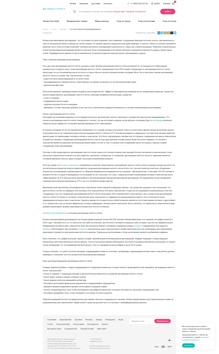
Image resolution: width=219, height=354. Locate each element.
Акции (120, 320)
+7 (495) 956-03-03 (139, 3)
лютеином (82, 229)
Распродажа (110, 320)
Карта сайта (101, 329)
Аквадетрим (119, 11)
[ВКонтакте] (159, 33)
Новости (105, 324)
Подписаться (162, 321)
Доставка (95, 3)
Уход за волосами (146, 21)
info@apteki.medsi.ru (96, 341)
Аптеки (73, 3)
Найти (168, 11)
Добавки (47, 229)
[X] (171, 33)
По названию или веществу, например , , (112, 11)
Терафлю (130, 11)
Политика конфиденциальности (100, 346)
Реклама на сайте (87, 329)
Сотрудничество (71, 329)
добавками (158, 120)
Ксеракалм (140, 11)
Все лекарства (92, 324)
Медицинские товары (77, 21)
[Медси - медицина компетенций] (54, 9)
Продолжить (188, 345)
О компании (51, 320)
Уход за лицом (123, 21)
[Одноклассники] (168, 33)
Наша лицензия (65, 320)
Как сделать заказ (54, 329)
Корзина (169, 3)
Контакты (108, 3)
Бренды (99, 320)
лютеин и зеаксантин (70, 165)
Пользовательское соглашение (100, 348)
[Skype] (174, 33)
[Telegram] (162, 33)
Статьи (50, 324)
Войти (157, 3)
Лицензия (83, 3)
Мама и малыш (102, 21)
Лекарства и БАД (51, 21)
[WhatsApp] (165, 33)
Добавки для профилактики (55, 213)
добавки (137, 226)
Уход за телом (169, 21)
